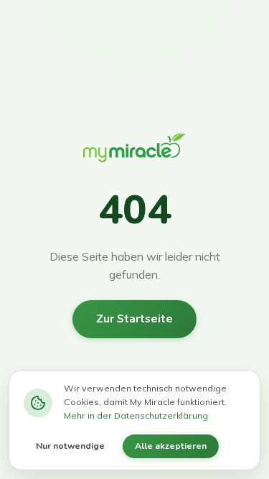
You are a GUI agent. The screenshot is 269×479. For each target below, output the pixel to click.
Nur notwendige (70, 446)
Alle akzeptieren (171, 446)
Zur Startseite (134, 319)
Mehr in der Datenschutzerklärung (136, 415)
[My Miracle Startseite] (135, 151)
